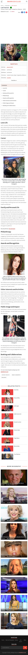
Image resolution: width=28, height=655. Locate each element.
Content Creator (5, 374)
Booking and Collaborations (9, 105)
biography (7, 5)
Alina (3, 484)
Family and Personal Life (8, 93)
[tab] (14, 85)
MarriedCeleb (14, 1)
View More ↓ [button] (14, 80)
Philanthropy (6, 95)
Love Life (5, 88)
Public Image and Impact (8, 103)
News (25, 640)
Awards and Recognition (8, 98)
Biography (12, 640)
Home (3, 640)
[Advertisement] (14, 29)
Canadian (9, 77)
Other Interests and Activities (9, 100)
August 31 (9, 67)
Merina (3, 502)
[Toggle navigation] (2, 1)
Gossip (16, 640)
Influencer (4, 377)
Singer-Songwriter (16, 374)
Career (4, 90)
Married (7, 640)
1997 (12, 67)
